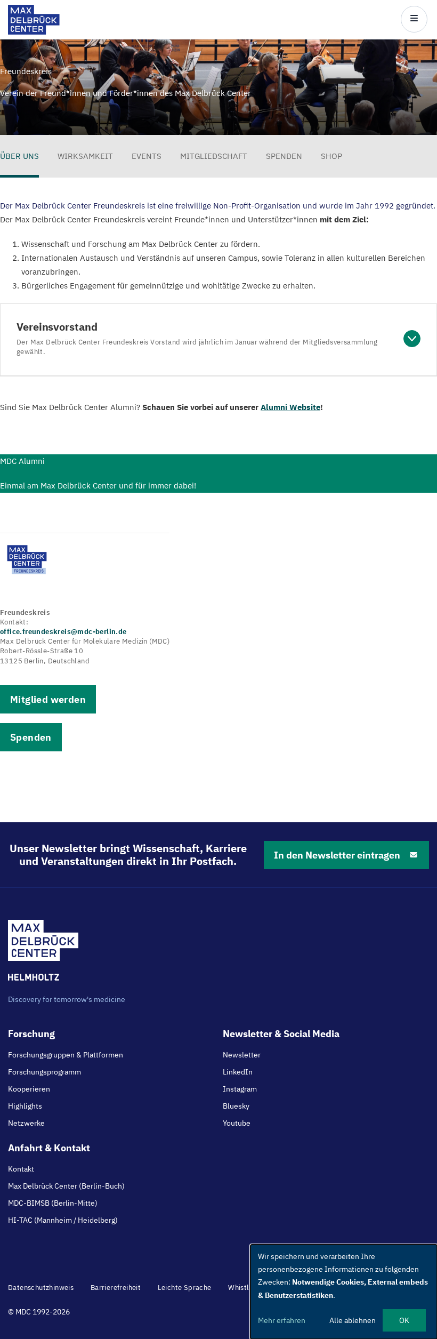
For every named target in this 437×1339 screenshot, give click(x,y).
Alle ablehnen (352, 1320)
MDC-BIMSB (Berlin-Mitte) (53, 1203)
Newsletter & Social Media (281, 1034)
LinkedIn (238, 1072)
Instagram (240, 1089)
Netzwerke (26, 1123)
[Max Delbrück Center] (34, 32)
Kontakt (21, 1169)
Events (146, 156)
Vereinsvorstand (197, 338)
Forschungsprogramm (44, 1072)
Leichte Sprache (185, 1287)
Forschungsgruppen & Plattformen (65, 1055)
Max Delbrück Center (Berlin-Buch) (66, 1186)
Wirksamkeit (85, 156)
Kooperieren (29, 1089)
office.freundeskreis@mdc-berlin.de (63, 631)
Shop (331, 156)
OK (404, 1320)
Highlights (25, 1106)
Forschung (31, 1034)
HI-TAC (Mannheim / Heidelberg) (63, 1220)
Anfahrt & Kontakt (49, 1148)
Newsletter (242, 1055)
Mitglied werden (48, 699)
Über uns (19, 156)
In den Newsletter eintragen (337, 855)
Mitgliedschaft (213, 156)
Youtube (236, 1123)
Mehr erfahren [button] (281, 1320)
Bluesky (236, 1106)
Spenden (284, 156)
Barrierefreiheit (116, 1287)
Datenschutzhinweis (41, 1287)
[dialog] (343, 1292)
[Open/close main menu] (414, 19)
